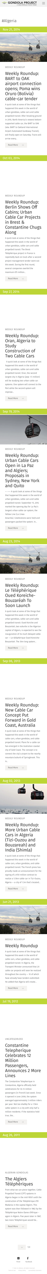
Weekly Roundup (21, 945)
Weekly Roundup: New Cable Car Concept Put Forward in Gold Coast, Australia (22, 715)
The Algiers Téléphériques (19, 1181)
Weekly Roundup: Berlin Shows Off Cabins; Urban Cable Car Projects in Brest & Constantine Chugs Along (23, 217)
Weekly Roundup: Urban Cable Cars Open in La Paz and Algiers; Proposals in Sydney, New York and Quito (22, 470)
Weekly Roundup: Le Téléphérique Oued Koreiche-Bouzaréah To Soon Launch (22, 595)
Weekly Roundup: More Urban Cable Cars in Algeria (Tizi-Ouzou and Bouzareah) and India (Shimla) (22, 837)
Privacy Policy (22, 1270)
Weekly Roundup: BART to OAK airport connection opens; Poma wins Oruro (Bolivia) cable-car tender (23, 86)
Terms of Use (12, 1270)
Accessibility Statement (35, 1270)
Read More (13, 145)
